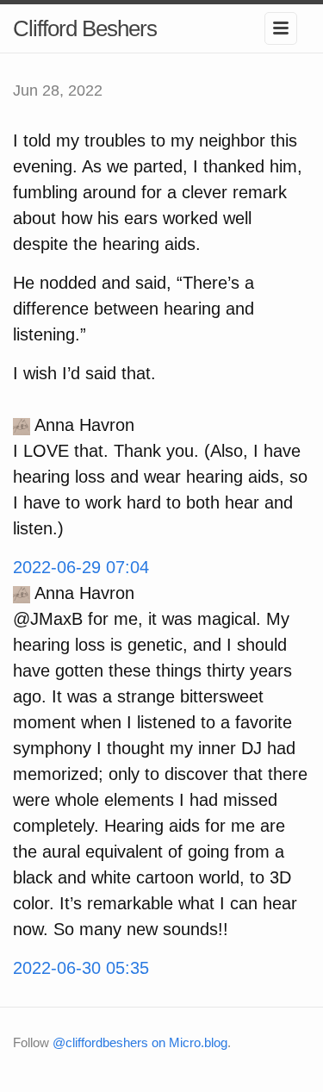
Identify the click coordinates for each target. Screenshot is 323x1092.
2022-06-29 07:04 (81, 567)
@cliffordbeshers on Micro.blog (140, 1042)
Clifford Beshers (85, 28)
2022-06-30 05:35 (81, 967)
